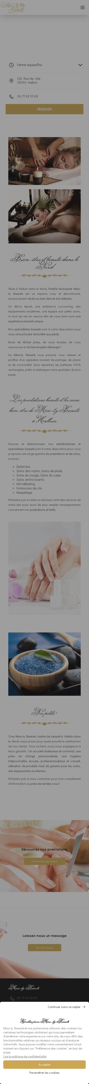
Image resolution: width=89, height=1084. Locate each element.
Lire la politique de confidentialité (24, 1056)
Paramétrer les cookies (44, 1072)
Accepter (44, 1064)
